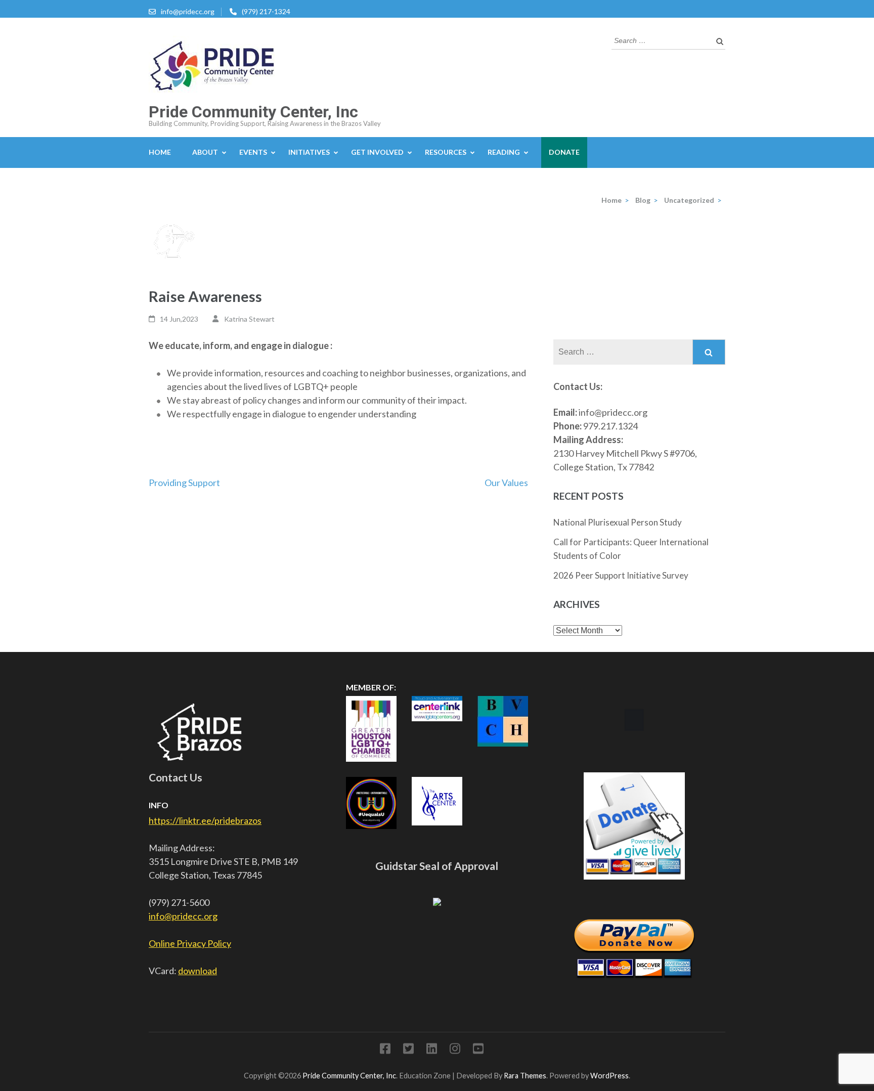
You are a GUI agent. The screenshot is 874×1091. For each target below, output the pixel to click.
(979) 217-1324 (266, 11)
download (197, 970)
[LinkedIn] (431, 1050)
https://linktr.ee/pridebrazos (205, 820)
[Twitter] (408, 1050)
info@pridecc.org (187, 11)
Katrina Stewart (249, 319)
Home (160, 152)
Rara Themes (525, 1075)
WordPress (609, 1075)
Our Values (506, 482)
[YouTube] (478, 1050)
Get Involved (377, 152)
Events (253, 152)
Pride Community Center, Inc (253, 111)
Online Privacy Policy (190, 943)
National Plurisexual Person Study (617, 522)
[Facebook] (385, 1050)
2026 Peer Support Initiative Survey (620, 575)
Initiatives (309, 152)
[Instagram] (455, 1050)
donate (564, 152)
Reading (504, 152)
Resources (445, 152)
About (205, 152)
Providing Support (184, 482)
